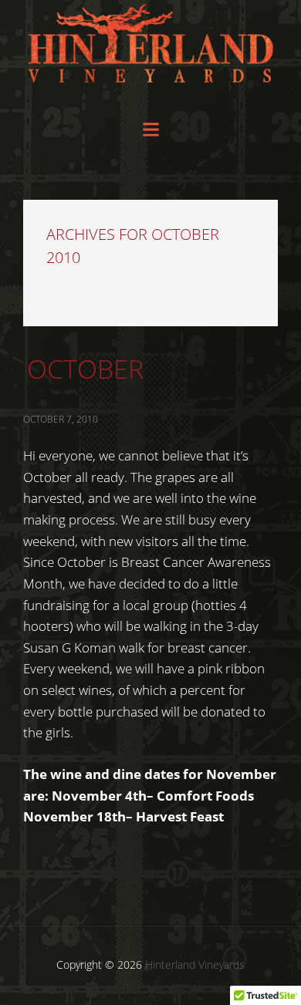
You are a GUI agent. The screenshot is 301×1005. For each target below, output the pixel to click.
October (85, 368)
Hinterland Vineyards (150, 53)
